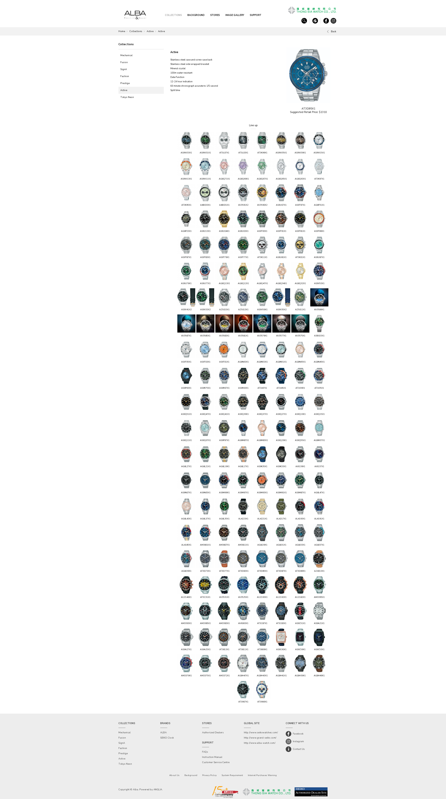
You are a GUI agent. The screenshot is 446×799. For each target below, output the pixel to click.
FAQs (205, 752)
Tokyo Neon (127, 97)
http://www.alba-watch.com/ (259, 743)
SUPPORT (256, 15)
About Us (174, 775)
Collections (135, 31)
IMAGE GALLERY (234, 15)
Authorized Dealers (213, 732)
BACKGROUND (196, 15)
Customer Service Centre (216, 762)
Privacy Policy (209, 775)
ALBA (163, 732)
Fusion (124, 62)
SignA (123, 69)
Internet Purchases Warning (262, 775)
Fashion (124, 76)
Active (150, 31)
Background (190, 775)
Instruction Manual (212, 757)
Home (121, 31)
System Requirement (232, 775)
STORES (215, 15)
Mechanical (126, 55)
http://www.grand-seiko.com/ (260, 737)
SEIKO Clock (167, 737)
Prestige (125, 83)
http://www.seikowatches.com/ (261, 732)
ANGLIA (157, 789)
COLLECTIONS (173, 15)
